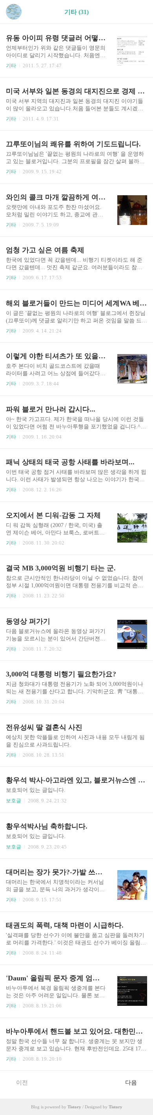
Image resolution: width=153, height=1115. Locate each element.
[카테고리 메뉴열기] (139, 12)
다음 (131, 1082)
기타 (11, 65)
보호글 (13, 801)
